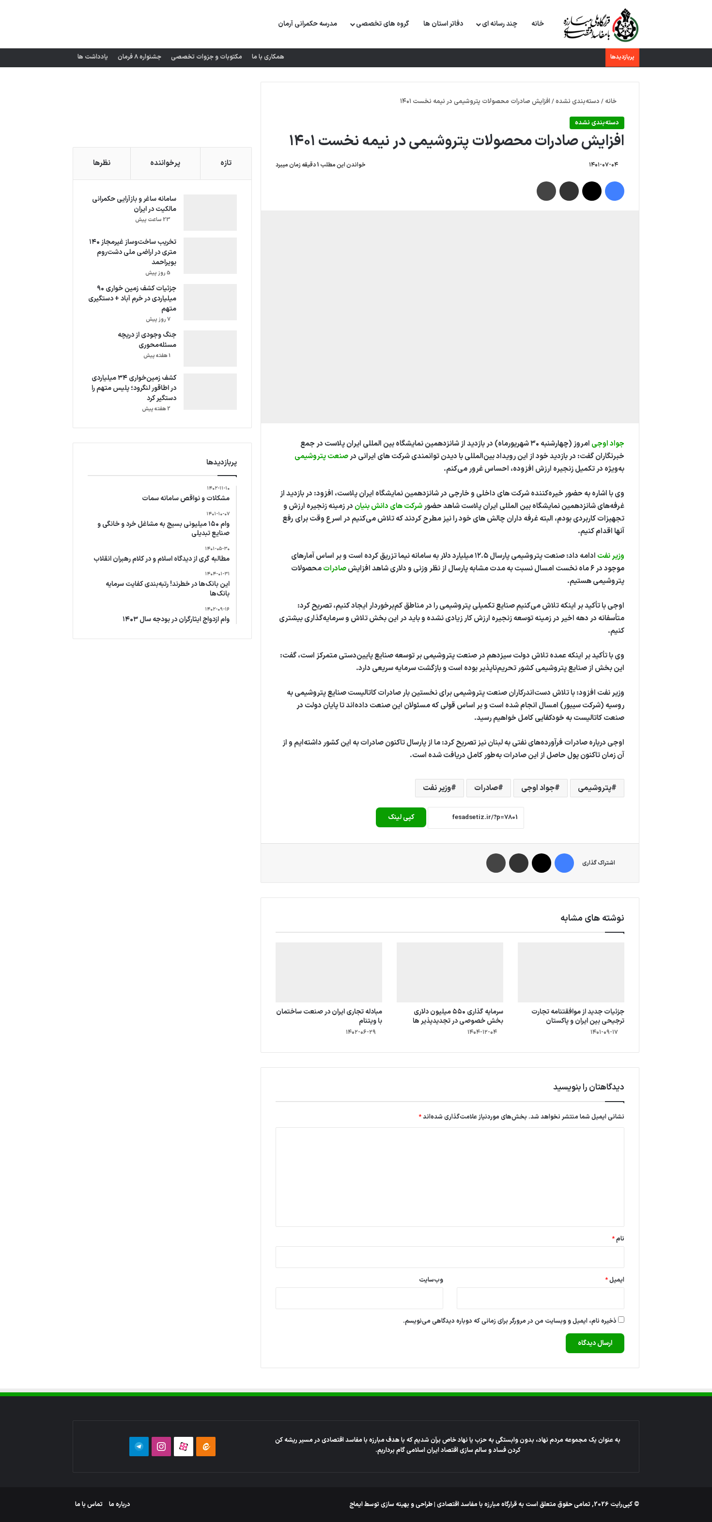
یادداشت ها (92, 57)
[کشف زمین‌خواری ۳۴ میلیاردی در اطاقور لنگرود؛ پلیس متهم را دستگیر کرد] (210, 391)
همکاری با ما (268, 57)
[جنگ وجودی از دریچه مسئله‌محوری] (210, 348)
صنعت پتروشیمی (321, 456)
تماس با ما (89, 1504)
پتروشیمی (594, 788)
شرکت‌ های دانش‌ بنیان (388, 506)
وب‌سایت (431, 1280)
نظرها (101, 163)
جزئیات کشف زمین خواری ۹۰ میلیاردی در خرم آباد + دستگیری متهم (132, 299)
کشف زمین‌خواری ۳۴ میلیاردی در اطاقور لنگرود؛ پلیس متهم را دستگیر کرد (134, 388)
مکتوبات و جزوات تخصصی (206, 57)
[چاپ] (546, 191)
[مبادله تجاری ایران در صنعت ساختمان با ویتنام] (329, 972)
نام (618, 1239)
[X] (592, 191)
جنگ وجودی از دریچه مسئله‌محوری (147, 340)
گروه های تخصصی (382, 24)
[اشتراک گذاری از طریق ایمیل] (569, 191)
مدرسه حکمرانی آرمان (307, 24)
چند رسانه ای (499, 24)
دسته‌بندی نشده (578, 101)
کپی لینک (401, 817)
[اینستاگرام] (161, 1446)
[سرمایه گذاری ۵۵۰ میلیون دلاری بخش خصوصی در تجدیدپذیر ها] (450, 972)
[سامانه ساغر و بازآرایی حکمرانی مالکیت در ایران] (210, 212)
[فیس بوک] (614, 191)
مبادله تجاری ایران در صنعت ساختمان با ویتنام (329, 1016)
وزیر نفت (610, 556)
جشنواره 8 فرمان (139, 57)
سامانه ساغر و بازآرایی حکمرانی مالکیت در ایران (134, 204)
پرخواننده (165, 163)
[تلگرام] (139, 1446)
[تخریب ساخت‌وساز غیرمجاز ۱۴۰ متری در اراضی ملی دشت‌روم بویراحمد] (210, 256)
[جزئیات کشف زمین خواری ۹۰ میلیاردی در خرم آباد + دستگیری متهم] (210, 302)
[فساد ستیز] (599, 25)
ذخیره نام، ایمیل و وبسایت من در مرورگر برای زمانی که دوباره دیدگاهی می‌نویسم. (510, 1321)
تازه (226, 163)
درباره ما (119, 1504)
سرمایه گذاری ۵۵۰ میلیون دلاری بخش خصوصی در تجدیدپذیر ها (458, 1016)
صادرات (334, 568)
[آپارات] (183, 1446)
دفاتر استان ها (443, 24)
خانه (537, 24)
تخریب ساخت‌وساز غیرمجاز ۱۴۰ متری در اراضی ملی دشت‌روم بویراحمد (132, 252)
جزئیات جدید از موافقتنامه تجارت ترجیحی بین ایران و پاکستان (577, 1016)
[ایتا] (206, 1446)
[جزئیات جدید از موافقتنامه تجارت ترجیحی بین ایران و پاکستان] (571, 972)
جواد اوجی (607, 443)
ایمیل (614, 1280)
